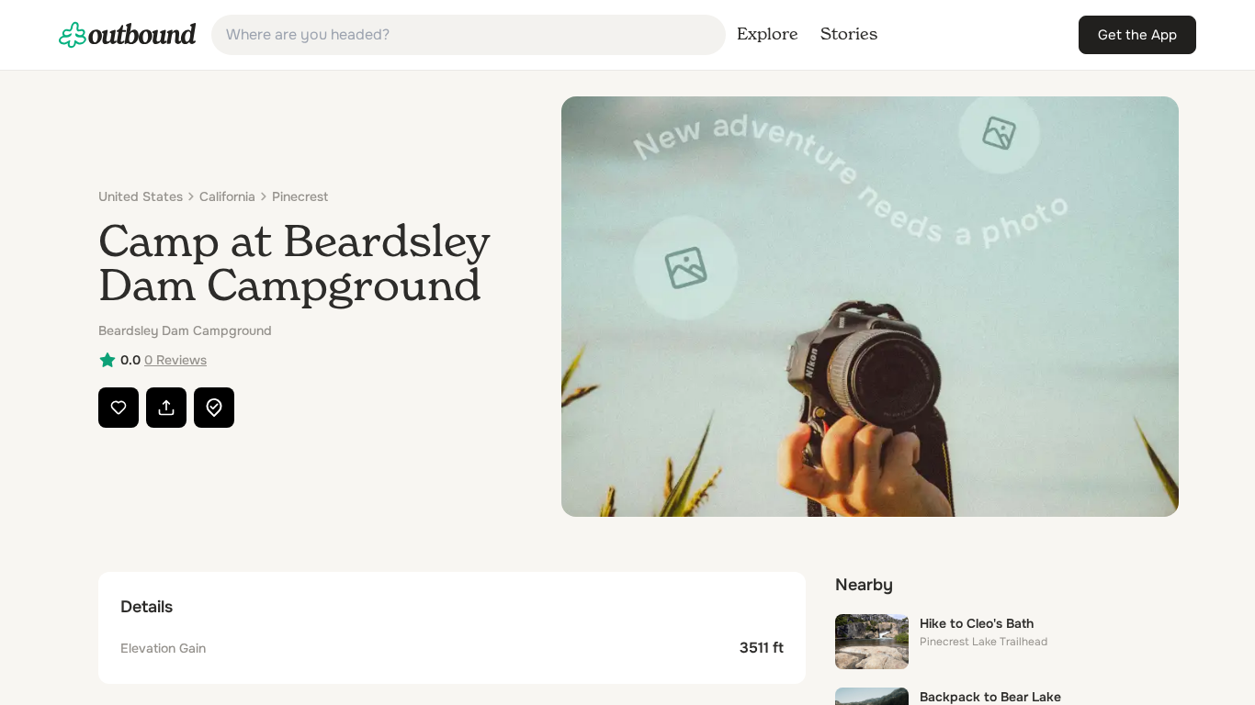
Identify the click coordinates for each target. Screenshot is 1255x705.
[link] (128, 34)
